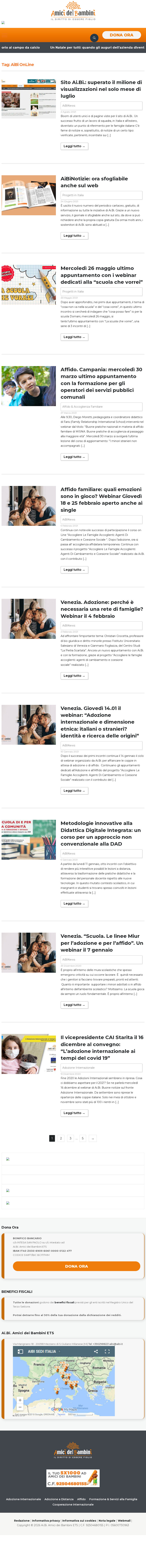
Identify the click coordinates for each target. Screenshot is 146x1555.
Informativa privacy (46, 1520)
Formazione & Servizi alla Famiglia (113, 1499)
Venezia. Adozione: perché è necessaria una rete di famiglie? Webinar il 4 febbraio (102, 609)
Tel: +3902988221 (98, 1343)
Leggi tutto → (74, 146)
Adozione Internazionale (78, 1067)
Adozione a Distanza (59, 1499)
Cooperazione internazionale (73, 1504)
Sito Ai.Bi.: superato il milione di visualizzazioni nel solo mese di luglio (101, 89)
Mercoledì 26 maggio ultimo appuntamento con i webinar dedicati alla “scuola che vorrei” (102, 275)
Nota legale (107, 1520)
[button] (4, 35)
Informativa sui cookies (79, 1520)
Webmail (124, 1520)
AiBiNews (68, 105)
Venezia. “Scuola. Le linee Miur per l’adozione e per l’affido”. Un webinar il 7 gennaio (102, 943)
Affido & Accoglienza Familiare (82, 406)
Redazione (22, 1520)
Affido (81, 1499)
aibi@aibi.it (116, 1343)
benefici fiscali (64, 1302)
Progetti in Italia (73, 195)
